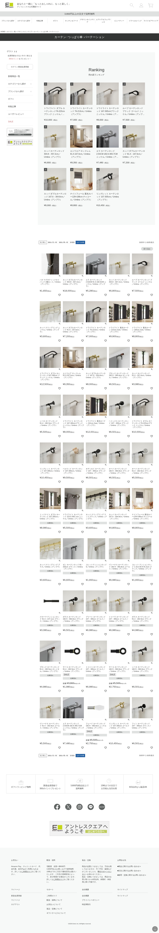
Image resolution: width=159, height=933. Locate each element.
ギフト (11, 99)
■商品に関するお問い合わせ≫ (129, 866)
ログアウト (15, 904)
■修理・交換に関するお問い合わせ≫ (131, 875)
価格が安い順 (52, 242)
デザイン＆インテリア (24, 31)
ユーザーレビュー (16, 114)
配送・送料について (54, 900)
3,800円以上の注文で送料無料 (79, 14)
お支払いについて (53, 904)
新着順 (72, 242)
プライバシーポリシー (90, 900)
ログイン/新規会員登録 (20, 67)
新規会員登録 (16, 896)
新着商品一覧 (14, 76)
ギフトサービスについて (56, 913)
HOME (3, 31)
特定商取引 (86, 904)
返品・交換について (54, 909)
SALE (10, 122)
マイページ (15, 900)
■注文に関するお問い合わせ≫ (129, 871)
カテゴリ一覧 (11, 31)
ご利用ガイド (27, 872)
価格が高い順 (63, 242)
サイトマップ (122, 896)
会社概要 (85, 896)
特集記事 (12, 106)
